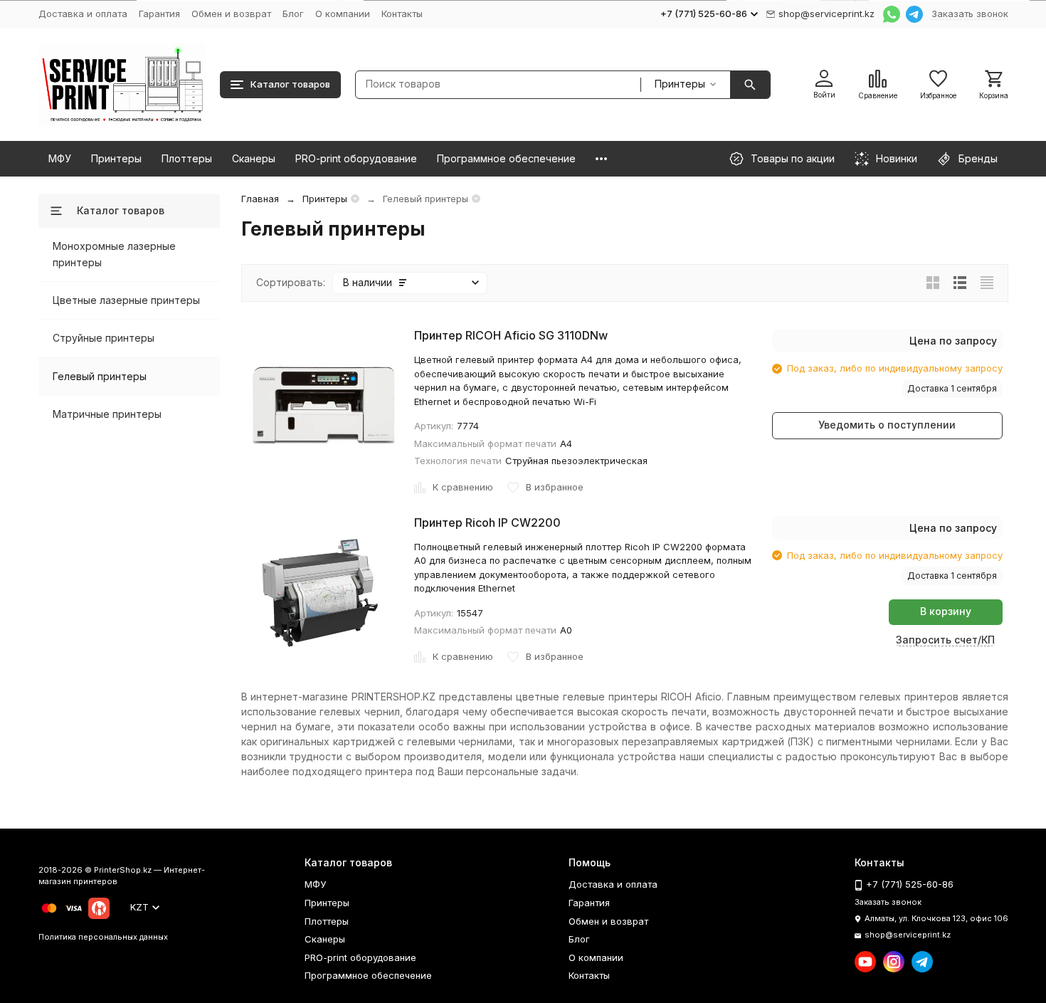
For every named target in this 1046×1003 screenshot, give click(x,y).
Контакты (402, 13)
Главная (260, 198)
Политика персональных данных (103, 937)
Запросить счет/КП (945, 640)
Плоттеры (187, 158)
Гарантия (159, 13)
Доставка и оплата (82, 13)
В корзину (945, 611)
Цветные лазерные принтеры (126, 300)
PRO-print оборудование (356, 158)
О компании (342, 13)
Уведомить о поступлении (887, 425)
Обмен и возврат (231, 13)
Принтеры (116, 158)
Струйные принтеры (103, 338)
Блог (293, 13)
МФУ (59, 158)
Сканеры (253, 158)
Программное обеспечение (506, 158)
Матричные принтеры (107, 414)
